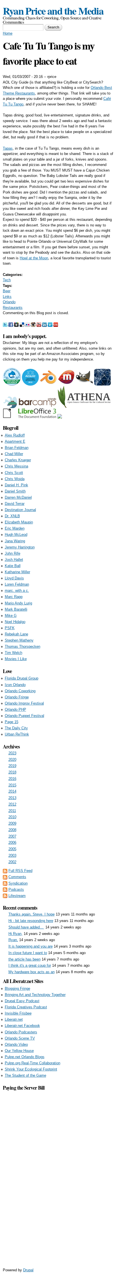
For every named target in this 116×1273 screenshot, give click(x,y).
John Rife (12, 553)
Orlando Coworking (20, 691)
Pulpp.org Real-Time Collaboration (32, 1063)
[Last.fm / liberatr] (55, 324)
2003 (12, 855)
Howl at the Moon (34, 258)
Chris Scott (14, 473)
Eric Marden (14, 528)
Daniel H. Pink (16, 485)
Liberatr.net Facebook (22, 1026)
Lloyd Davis (14, 578)
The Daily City (16, 728)
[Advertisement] (58, 1176)
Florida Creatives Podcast (26, 1007)
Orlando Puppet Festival (24, 716)
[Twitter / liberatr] (5, 324)
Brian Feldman (16, 448)
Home (7, 33)
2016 (12, 779)
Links (7, 296)
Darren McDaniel (18, 497)
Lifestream (17, 896)
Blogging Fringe (17, 988)
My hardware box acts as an (31, 972)
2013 (12, 798)
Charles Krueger (18, 460)
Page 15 (11, 722)
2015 (12, 785)
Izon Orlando (15, 685)
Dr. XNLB (12, 516)
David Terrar (14, 503)
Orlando (9, 302)
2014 (12, 791)
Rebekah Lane (16, 634)
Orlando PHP (15, 709)
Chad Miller (14, 454)
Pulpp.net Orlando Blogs (24, 1057)
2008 (12, 830)
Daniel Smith (15, 491)
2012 (12, 804)
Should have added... (26, 927)
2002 (12, 862)
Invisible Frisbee (18, 1013)
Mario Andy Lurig (18, 603)
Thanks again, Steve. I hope (31, 914)
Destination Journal (20, 510)
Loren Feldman (17, 584)
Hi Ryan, (15, 934)
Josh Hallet (14, 559)
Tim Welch (13, 653)
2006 (12, 842)
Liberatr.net (14, 1019)
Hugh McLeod (16, 534)
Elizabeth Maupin (19, 522)
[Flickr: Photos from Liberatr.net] (28, 324)
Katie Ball (13, 566)
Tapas (8, 148)
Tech (7, 280)
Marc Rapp (14, 597)
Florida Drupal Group (21, 678)
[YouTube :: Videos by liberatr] (39, 324)
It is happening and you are (30, 946)
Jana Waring (15, 541)
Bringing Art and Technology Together (35, 995)
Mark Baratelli (16, 609)
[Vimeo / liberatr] (50, 324)
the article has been (24, 959)
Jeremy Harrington (20, 547)
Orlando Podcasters (21, 1032)
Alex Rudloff (15, 435)
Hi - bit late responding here (30, 921)
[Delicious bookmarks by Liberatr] (22, 324)
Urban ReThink (17, 734)
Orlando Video (16, 1044)
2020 (12, 759)
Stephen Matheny (19, 640)
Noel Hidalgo (15, 622)
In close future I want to (27, 953)
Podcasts (16, 889)
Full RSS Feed (20, 871)
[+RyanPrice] (17, 324)
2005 (12, 849)
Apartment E (15, 441)
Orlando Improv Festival (24, 703)
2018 (12, 772)
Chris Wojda (14, 479)
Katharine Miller (17, 572)
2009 (12, 823)
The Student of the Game (25, 1075)
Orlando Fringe (17, 697)
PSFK (10, 628)
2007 (12, 836)
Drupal (28, 1270)
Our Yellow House (19, 1051)
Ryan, (13, 940)
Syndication (18, 883)
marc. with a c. (17, 590)
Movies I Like (16, 659)
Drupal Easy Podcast (22, 1001)
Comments (17, 877)
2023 (12, 753)
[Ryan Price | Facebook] (11, 324)
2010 (12, 817)
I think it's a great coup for (29, 965)
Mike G (11, 615)
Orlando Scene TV (20, 1038)
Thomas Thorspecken (22, 646)
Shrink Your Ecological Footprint (31, 1069)
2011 (12, 811)
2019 (12, 766)
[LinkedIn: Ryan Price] (45, 324)
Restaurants (13, 307)
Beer (6, 291)
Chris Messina (16, 466)
